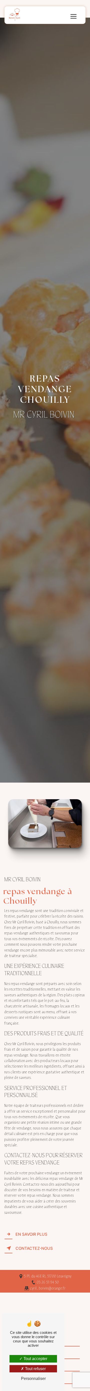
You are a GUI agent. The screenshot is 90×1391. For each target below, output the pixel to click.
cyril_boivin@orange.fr (48, 1289)
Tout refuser (35, 1369)
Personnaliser (33, 1378)
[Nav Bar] (73, 16)
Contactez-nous (34, 1248)
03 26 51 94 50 (48, 1282)
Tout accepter (34, 1359)
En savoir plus (31, 1234)
